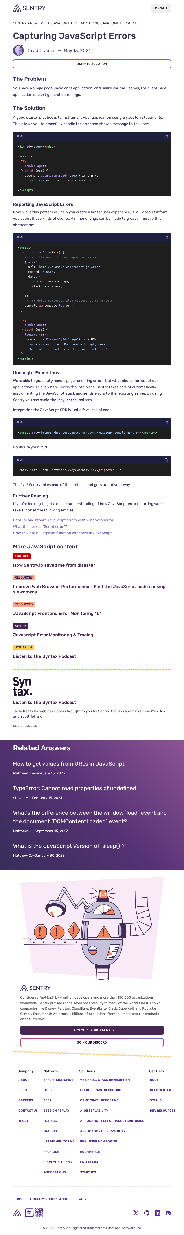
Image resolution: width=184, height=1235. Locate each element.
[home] (17, 1212)
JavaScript (61, 23)
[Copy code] (166, 136)
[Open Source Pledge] (34, 1212)
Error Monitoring (58, 1080)
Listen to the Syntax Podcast (66, 656)
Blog (22, 1090)
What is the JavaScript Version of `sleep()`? (69, 846)
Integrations (54, 1172)
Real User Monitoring (98, 1141)
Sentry (64, 387)
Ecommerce (90, 1152)
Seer (47, 1100)
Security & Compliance (48, 1199)
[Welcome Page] (29, 8)
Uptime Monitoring (59, 1141)
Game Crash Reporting (99, 1100)
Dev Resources (163, 1111)
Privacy (80, 1199)
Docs (154, 1080)
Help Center (160, 1090)
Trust (23, 1121)
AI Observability (94, 1111)
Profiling (51, 1152)
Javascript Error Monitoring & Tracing (74, 634)
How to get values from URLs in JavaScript (69, 763)
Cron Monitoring (57, 1162)
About (23, 1080)
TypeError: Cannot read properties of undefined (74, 788)
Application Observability (102, 1131)
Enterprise (89, 1162)
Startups (88, 1172)
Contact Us (28, 1111)
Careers (25, 1100)
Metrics (50, 1121)
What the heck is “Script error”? (40, 526)
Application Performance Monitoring (112, 1121)
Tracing (50, 1131)
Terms (18, 1199)
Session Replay (56, 1111)
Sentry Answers (28, 23)
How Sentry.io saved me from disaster (75, 565)
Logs (47, 1090)
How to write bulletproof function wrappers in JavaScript (62, 533)
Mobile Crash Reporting (100, 1090)
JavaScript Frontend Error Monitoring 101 (78, 613)
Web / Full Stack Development (106, 1080)
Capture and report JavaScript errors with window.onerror (63, 520)
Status (156, 1100)
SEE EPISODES (25, 726)
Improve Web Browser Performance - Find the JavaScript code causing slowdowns (89, 589)
